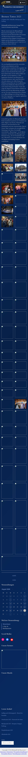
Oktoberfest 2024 (5, 734)
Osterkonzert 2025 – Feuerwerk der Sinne (12, 719)
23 (24, 607)
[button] (14, 659)
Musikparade (18, 19)
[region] (14, 9)
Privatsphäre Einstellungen (20, 752)
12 (10, 603)
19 (10, 607)
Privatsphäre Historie (6, 754)
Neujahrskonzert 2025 (7, 730)
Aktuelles (12, 19)
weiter (14, 580)
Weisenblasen (6, 624)
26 (10, 610)
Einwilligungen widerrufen (20, 754)
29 (10, 596)
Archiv (3, 740)
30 (24, 610)
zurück (14, 575)
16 (24, 603)
